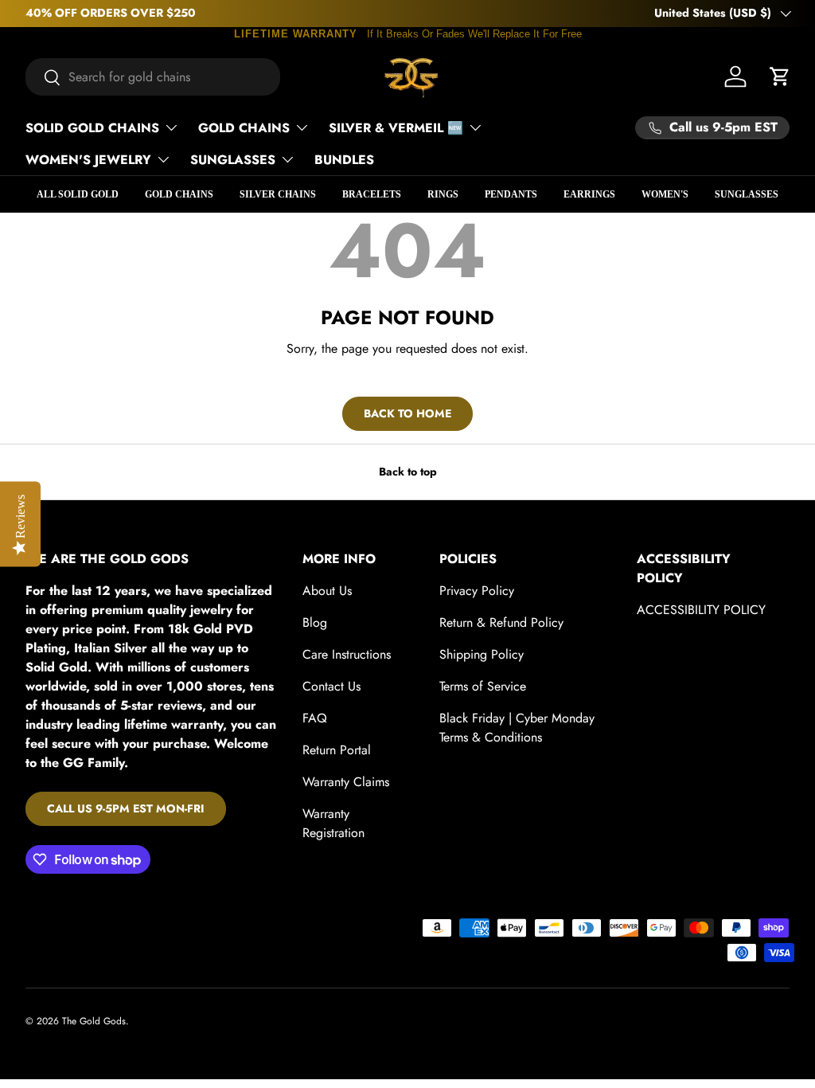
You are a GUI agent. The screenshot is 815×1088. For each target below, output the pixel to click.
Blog (314, 622)
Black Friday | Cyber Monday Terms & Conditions (517, 727)
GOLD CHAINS (179, 194)
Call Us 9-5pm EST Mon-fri (126, 808)
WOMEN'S (664, 194)
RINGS (442, 194)
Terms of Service (482, 686)
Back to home (407, 413)
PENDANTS (511, 194)
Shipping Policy (481, 654)
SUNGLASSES (746, 194)
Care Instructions (346, 654)
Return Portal (336, 750)
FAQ (314, 718)
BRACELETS (371, 194)
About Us (327, 590)
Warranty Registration (333, 823)
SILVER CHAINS (278, 194)
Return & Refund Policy (501, 622)
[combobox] (152, 77)
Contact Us (331, 686)
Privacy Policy (476, 590)
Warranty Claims (345, 782)
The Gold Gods (94, 1021)
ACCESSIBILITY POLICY (701, 610)
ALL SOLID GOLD (78, 194)
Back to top (408, 471)
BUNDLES (344, 160)
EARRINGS (589, 194)
